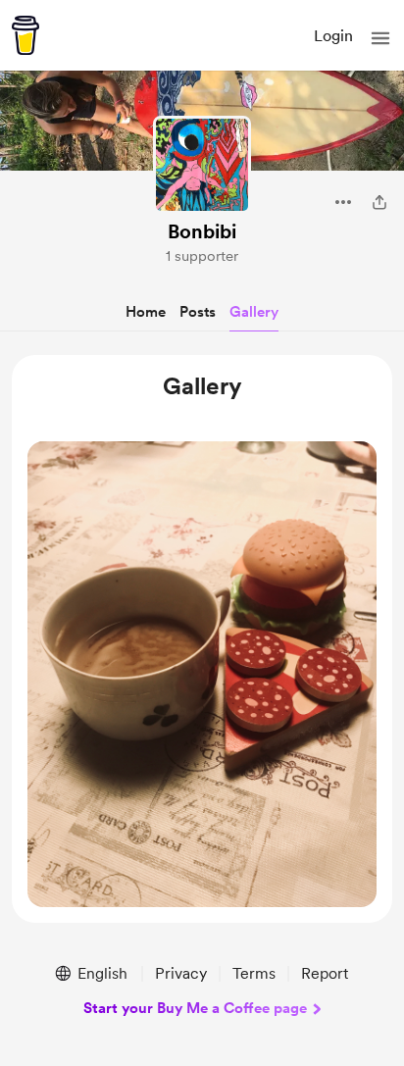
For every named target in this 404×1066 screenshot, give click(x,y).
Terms (254, 973)
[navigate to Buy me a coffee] (25, 35)
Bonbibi (202, 231)
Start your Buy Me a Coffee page (195, 1008)
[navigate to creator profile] (202, 165)
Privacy (181, 973)
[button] (380, 38)
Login (333, 35)
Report (324, 973)
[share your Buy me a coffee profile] (379, 202)
